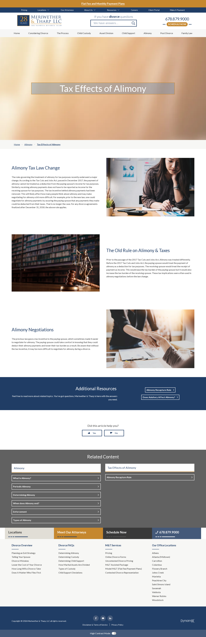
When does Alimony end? (26, 503)
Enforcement (20, 511)
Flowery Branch (159, 568)
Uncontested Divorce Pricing (119, 560)
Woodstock (158, 600)
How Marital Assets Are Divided (74, 564)
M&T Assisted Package (116, 564)
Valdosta (156, 592)
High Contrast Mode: (100, 633)
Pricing (108, 553)
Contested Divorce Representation (122, 572)
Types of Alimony (22, 520)
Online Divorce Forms (115, 557)
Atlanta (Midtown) (161, 557)
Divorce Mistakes (20, 560)
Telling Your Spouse (21, 557)
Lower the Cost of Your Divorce (27, 564)
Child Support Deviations (70, 572)
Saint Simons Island (161, 584)
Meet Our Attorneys (71, 532)
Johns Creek (158, 572)
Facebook (96, 618)
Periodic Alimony (22, 486)
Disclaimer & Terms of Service (95, 625)
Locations (15, 532)
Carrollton (157, 560)
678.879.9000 (177, 19)
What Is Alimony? (22, 478)
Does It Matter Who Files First (26, 572)
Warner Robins (159, 596)
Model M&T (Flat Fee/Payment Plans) (123, 568)
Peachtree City (159, 580)
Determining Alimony (24, 495)
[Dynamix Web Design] (187, 621)
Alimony (19, 468)
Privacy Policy (117, 625)
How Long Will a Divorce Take (26, 568)
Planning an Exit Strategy (23, 553)
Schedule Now (177, 24)
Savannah (156, 588)
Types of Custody (66, 568)
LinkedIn (110, 618)
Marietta (156, 576)
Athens (155, 553)
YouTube (103, 618)
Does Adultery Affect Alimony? (159, 397)
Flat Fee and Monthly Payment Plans (103, 3)
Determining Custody (68, 557)
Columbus (157, 564)
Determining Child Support (71, 560)
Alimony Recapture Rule (158, 390)
